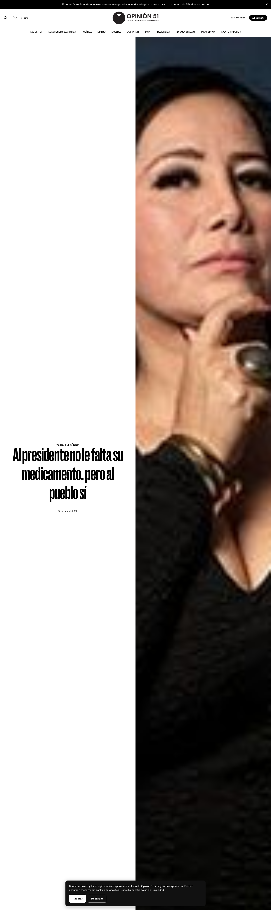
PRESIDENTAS (163, 32)
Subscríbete (258, 18)
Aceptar (77, 898)
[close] (267, 4)
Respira (24, 18)
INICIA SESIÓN (208, 32)
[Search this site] (5, 18)
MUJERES (116, 32)
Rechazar (97, 898)
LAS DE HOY (36, 32)
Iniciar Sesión (238, 17)
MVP (147, 32)
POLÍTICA (87, 32)
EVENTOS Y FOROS (231, 32)
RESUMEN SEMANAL (185, 32)
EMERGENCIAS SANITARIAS (62, 32)
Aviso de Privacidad (153, 889)
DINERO (102, 32)
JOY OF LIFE (133, 32)
